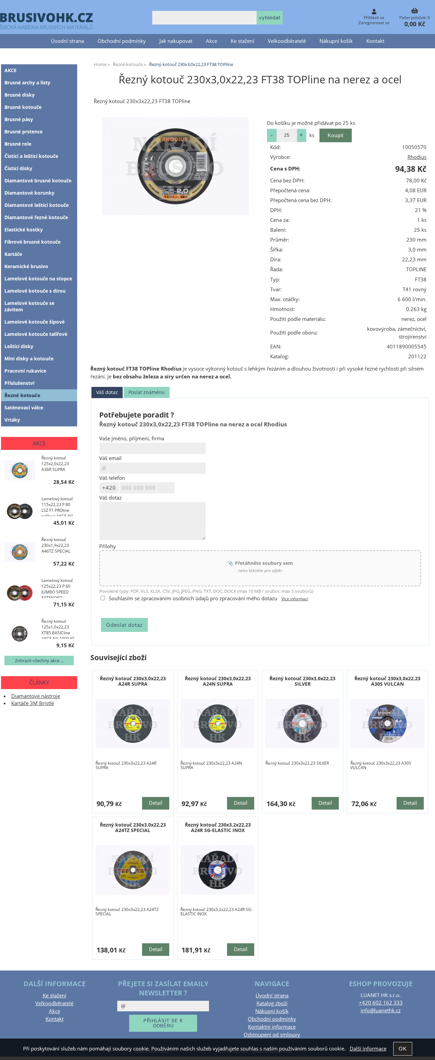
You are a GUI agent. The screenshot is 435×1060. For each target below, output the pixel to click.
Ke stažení (242, 41)
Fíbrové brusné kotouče (32, 242)
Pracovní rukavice (25, 371)
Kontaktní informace (272, 1026)
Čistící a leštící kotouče (31, 156)
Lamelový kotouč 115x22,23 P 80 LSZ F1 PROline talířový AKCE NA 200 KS (57, 506)
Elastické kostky (23, 229)
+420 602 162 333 (381, 1002)
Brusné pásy (18, 119)
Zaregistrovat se (374, 23)
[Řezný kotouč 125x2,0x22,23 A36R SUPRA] (19, 471)
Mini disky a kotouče (28, 358)
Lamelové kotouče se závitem (29, 306)
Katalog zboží (272, 1003)
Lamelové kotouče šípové (34, 322)
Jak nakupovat (175, 41)
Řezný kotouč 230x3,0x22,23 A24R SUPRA (133, 681)
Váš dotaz (107, 392)
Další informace (368, 1048)
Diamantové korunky (29, 193)
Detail (155, 802)
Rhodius (417, 157)
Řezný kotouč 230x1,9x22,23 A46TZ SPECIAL (55, 545)
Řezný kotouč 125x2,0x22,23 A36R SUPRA (55, 463)
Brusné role (17, 144)
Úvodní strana (67, 41)
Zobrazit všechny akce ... (39, 660)
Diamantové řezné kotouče (36, 217)
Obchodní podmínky (122, 41)
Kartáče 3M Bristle (32, 703)
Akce (211, 41)
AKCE (10, 70)
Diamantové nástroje (35, 696)
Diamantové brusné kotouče (37, 180)
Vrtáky (12, 420)
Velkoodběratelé (287, 41)
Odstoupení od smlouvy (272, 1034)
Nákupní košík (336, 41)
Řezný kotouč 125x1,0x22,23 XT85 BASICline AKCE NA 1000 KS (58, 628)
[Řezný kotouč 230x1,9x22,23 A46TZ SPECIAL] (19, 553)
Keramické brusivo (26, 266)
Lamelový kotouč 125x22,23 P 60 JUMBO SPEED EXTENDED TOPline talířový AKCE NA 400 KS (57, 587)
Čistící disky (18, 168)
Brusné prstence (23, 131)
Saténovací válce (23, 407)
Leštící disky (18, 346)
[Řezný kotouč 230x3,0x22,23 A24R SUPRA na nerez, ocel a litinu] (133, 723)
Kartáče (13, 254)
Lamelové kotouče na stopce (38, 278)
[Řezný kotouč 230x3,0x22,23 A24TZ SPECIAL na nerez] (133, 870)
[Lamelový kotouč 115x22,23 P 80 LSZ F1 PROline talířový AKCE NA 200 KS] (19, 512)
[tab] (107, 392)
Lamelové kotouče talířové (35, 334)
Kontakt (375, 41)
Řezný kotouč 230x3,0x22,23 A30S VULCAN (387, 681)
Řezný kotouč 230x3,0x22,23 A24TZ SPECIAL (133, 827)
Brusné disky (19, 95)
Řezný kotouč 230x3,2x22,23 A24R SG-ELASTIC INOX (218, 827)
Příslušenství (19, 383)
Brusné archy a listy (27, 82)
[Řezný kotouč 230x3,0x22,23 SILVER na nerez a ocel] (302, 723)
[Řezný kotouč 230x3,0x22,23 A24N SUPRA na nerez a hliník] (218, 723)
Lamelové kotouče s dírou (35, 291)
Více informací (294, 599)
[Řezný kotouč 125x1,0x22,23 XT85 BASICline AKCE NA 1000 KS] (19, 635)
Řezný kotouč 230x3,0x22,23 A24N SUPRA (218, 681)
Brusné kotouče (22, 107)
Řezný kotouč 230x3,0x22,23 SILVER (302, 681)
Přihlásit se (374, 17)
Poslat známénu (146, 392)
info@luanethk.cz (381, 1010)
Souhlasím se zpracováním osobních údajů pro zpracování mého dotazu (193, 598)
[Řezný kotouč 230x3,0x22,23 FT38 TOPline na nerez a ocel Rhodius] (175, 166)
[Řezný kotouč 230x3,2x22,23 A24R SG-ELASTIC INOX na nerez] (218, 870)
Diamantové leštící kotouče (36, 205)
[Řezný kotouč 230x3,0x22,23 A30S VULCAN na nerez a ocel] (387, 723)
